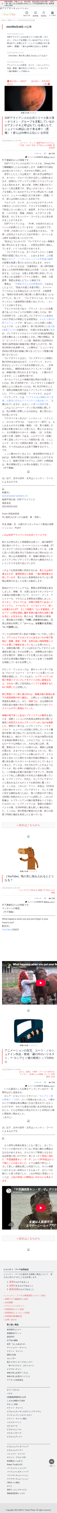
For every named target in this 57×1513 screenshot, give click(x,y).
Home (3, 20)
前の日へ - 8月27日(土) (16, 82)
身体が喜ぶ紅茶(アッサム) (17, 1373)
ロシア (47, 1074)
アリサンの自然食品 (15, 1380)
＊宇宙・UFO (24, 145)
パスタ (9, 1393)
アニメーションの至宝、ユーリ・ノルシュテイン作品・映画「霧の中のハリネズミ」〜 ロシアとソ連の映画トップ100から (28, 68)
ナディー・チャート (15, 1351)
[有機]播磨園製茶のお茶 (16, 1397)
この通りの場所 (36, 404)
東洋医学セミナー (14, 1330)
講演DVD (10, 1337)
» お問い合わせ (10, 1319)
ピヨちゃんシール (14, 1429)
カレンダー (11, 1358)
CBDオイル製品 (13, 1482)
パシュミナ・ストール (16, 1454)
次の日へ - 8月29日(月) (40, 82)
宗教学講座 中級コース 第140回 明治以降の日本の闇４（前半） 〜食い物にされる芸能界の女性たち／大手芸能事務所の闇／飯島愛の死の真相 (29, 3)
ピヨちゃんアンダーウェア (17, 1447)
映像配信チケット (14, 1333)
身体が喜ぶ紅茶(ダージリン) (18, 1376)
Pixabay (33, 113)
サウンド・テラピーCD (16, 1457)
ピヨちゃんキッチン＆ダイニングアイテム (24, 1411)
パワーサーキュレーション (17, 1475)
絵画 (28, 1072)
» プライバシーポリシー (13, 1306)
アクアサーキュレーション (17, 1479)
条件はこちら (49, 157)
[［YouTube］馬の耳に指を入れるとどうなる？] (28, 857)
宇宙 (33, 145)
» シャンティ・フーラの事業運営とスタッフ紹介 (24, 1295)
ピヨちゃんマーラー (15, 1450)
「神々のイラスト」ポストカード (20, 1366)
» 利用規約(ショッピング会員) (16, 1313)
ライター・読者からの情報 (31, 1074)
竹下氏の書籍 (12, 1340)
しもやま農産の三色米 (16, 1401)
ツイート (38, 154)
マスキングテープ (14, 1433)
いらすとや (33, 871)
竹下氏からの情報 (44, 145)
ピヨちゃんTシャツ (14, 1437)
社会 (53, 1077)
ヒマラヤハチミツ (14, 1369)
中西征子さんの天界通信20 (28, 284)
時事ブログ (12, 20)
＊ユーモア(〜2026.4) (27, 890)
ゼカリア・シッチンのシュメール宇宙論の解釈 (30, 259)
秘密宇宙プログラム (45, 143)
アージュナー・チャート (17, 1348)
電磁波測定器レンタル (16, 1493)
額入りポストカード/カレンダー (20, 1362)
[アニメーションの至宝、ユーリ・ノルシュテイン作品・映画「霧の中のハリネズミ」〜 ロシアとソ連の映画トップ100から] (28, 1031)
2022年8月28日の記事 (26, 20)
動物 (40, 890)
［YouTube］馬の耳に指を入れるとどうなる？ (27, 55)
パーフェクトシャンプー (17, 1468)
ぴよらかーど (12, 1426)
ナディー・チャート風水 (17, 1419)
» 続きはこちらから (28, 825)
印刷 (53, 154)
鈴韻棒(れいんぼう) (14, 1461)
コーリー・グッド (27, 143)
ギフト (9, 1486)
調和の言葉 (11, 1355)
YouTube (6, 929)
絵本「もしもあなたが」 (17, 1344)
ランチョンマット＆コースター (19, 1415)
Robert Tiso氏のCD (14, 1465)
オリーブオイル (13, 1390)
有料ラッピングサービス (17, 1490)
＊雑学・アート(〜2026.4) (42, 1072)
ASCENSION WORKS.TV (15, 496)
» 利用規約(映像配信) (12, 1316)
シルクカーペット (14, 1422)
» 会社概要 (8, 1302)
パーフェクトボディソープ (17, 1472)
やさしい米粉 (12, 1404)
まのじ (22, 1072)
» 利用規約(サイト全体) (13, 1309)
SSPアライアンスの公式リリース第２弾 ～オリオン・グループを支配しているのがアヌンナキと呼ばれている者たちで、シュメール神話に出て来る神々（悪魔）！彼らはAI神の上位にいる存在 (28, 41)
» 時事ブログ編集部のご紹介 (15, 1299)
